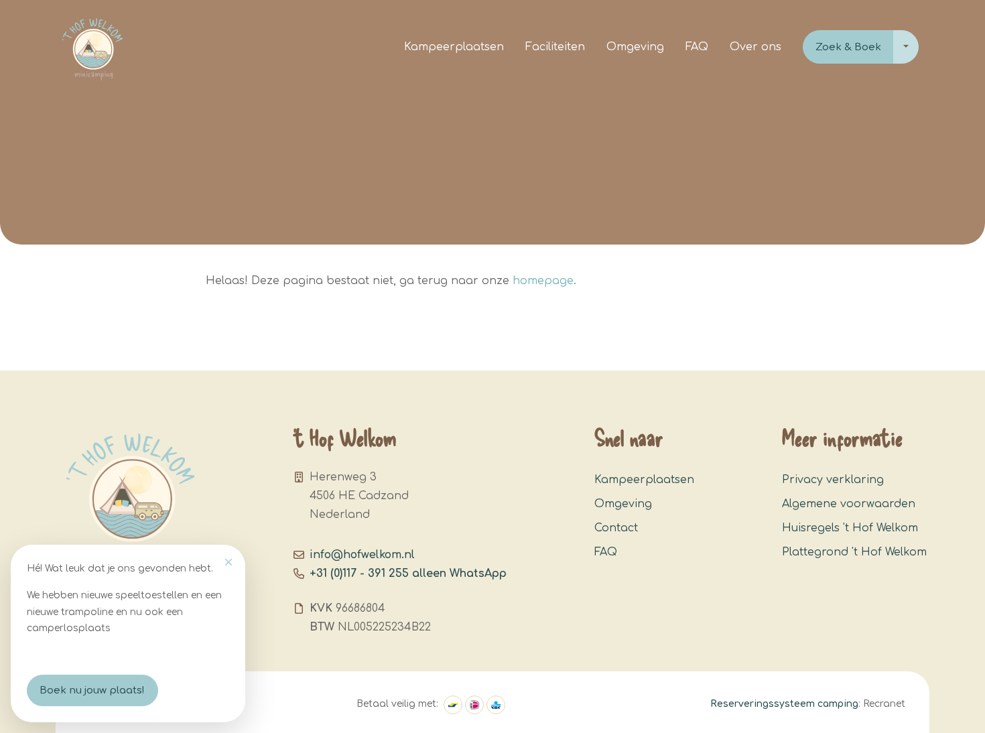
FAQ (696, 47)
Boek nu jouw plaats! (92, 690)
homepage (543, 281)
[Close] (228, 562)
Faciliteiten (555, 47)
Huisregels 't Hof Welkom (850, 528)
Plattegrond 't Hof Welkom (854, 552)
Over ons (755, 47)
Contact (616, 528)
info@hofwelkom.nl (362, 555)
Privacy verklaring (833, 480)
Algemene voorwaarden (848, 504)
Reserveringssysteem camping (784, 704)
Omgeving (635, 47)
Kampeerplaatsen (454, 47)
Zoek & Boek (848, 47)
